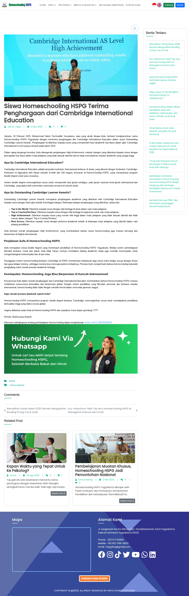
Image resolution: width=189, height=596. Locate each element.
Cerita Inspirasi (16, 385)
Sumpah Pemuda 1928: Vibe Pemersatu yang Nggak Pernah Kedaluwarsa (163, 203)
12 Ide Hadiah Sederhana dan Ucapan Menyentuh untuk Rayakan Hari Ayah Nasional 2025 (164, 147)
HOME (43, 5)
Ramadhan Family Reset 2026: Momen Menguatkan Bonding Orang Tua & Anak (164, 47)
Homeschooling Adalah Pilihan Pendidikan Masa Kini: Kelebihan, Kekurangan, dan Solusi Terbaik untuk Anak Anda (164, 113)
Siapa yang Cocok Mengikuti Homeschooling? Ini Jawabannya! (163, 95)
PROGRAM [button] (63, 5)
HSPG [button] (51, 5)
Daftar (180, 5)
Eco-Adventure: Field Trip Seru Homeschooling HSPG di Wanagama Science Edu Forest (164, 64)
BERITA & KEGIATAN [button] (84, 5)
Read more (58, 493)
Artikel (12, 381)
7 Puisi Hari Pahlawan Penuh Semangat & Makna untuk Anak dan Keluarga (163, 164)
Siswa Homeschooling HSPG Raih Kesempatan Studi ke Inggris (163, 80)
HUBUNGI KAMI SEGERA (94, 578)
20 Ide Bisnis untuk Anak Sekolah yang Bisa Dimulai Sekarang (162, 131)
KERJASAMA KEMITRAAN (111, 5)
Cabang (169, 5)
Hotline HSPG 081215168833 (98, 322)
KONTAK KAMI (133, 5)
